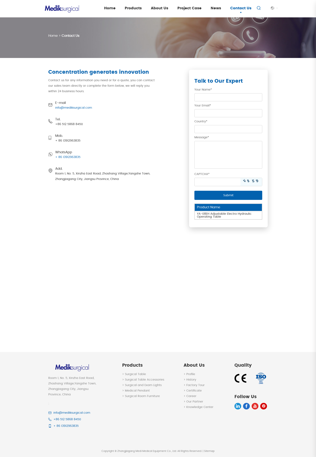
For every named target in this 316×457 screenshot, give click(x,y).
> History (190, 379)
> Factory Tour (194, 385)
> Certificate (193, 390)
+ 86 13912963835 (67, 157)
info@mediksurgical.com (73, 107)
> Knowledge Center (198, 407)
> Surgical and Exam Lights (142, 385)
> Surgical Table (134, 374)
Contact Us (240, 8)
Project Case (189, 8)
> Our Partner (193, 401)
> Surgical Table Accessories (143, 379)
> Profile (189, 374)
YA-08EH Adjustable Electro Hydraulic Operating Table (224, 215)
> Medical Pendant (136, 390)
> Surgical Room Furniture (141, 396)
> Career (190, 396)
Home (110, 8)
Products (133, 8)
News (216, 8)
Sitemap (209, 451)
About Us (159, 8)
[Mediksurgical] (61, 8)
